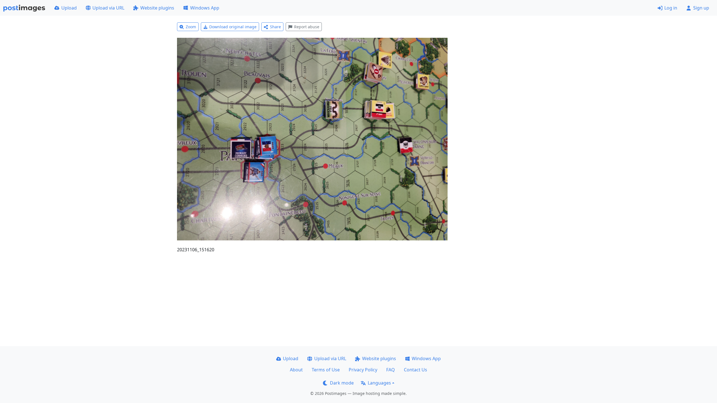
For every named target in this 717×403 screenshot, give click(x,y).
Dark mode (342, 383)
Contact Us (415, 370)
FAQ (390, 370)
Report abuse (306, 26)
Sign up (701, 8)
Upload (69, 8)
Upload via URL (108, 8)
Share (275, 26)
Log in (670, 8)
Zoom (191, 26)
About (296, 370)
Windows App (204, 8)
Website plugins (157, 8)
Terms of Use (326, 370)
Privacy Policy (363, 370)
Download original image (233, 26)
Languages (379, 383)
